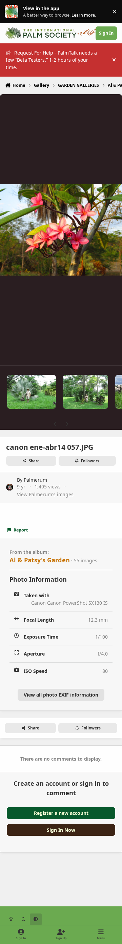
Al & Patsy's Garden (39, 560)
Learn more (13, 11)
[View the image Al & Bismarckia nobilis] (31, 392)
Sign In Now (61, 830)
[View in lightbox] (61, 229)
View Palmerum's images (45, 494)
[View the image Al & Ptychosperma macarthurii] (85, 392)
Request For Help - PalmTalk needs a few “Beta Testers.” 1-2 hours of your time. (51, 60)
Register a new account (61, 813)
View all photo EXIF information (61, 694)
